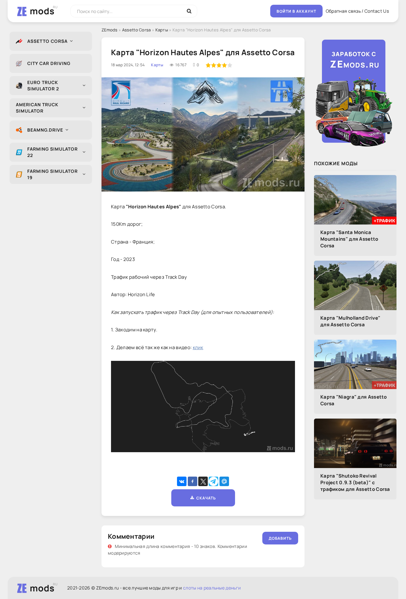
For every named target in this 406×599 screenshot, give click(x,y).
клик (198, 347)
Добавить (280, 538)
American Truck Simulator (37, 107)
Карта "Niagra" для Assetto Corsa (353, 400)
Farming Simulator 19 (52, 174)
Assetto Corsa (47, 41)
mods (42, 11)
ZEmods (110, 30)
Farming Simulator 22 (52, 152)
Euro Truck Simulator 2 (43, 85)
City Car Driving (48, 63)
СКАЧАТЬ (205, 498)
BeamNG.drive (45, 130)
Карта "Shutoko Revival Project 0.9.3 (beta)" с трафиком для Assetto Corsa (355, 482)
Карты (161, 30)
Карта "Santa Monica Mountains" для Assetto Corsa (349, 239)
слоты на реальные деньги (212, 588)
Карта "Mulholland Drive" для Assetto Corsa (350, 321)
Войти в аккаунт (296, 11)
